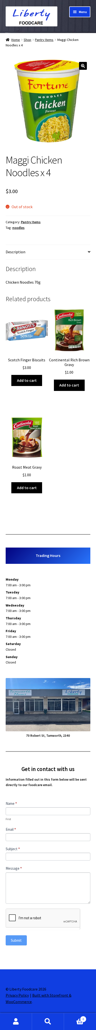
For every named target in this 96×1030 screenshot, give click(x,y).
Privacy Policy (17, 995)
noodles (18, 227)
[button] (83, 66)
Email (11, 829)
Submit (16, 940)
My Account (16, 1021)
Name (11, 803)
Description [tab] (15, 251)
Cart (74, 1017)
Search (48, 1021)
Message (14, 868)
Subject (13, 848)
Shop (27, 39)
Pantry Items (44, 39)
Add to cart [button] (27, 380)
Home (15, 39)
